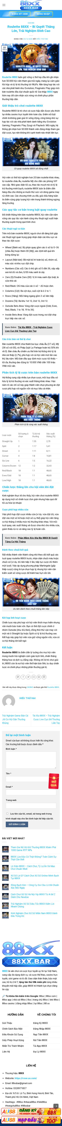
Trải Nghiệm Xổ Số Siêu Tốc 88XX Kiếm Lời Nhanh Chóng (32, 905)
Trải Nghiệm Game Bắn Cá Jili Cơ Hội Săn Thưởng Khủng (15, 719)
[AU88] (31, 1111)
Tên (8, 773)
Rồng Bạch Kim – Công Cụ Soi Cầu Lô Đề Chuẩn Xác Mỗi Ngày (35, 886)
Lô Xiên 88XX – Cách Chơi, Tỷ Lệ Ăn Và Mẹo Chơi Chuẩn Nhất (33, 867)
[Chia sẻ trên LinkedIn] (44, 677)
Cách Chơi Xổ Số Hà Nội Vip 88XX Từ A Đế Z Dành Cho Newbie (33, 895)
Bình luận (11, 749)
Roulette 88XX (53, 687)
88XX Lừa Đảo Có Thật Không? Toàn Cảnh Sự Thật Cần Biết (33, 858)
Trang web (11, 800)
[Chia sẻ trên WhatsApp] (18, 677)
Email (9, 787)
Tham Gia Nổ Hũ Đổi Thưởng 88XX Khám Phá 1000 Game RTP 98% (33, 848)
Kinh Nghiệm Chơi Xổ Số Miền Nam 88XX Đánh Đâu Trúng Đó (34, 914)
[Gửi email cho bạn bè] (33, 677)
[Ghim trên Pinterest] (38, 677)
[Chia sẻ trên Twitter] (28, 677)
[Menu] (4, 4)
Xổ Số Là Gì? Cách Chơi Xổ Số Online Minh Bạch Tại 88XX (35, 877)
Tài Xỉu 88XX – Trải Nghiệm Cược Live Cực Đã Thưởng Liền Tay (46, 719)
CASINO (31, 23)
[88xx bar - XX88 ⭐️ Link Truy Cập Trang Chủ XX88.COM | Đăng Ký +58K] (31, 5)
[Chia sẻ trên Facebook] (23, 677)
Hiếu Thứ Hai (42, 39)
